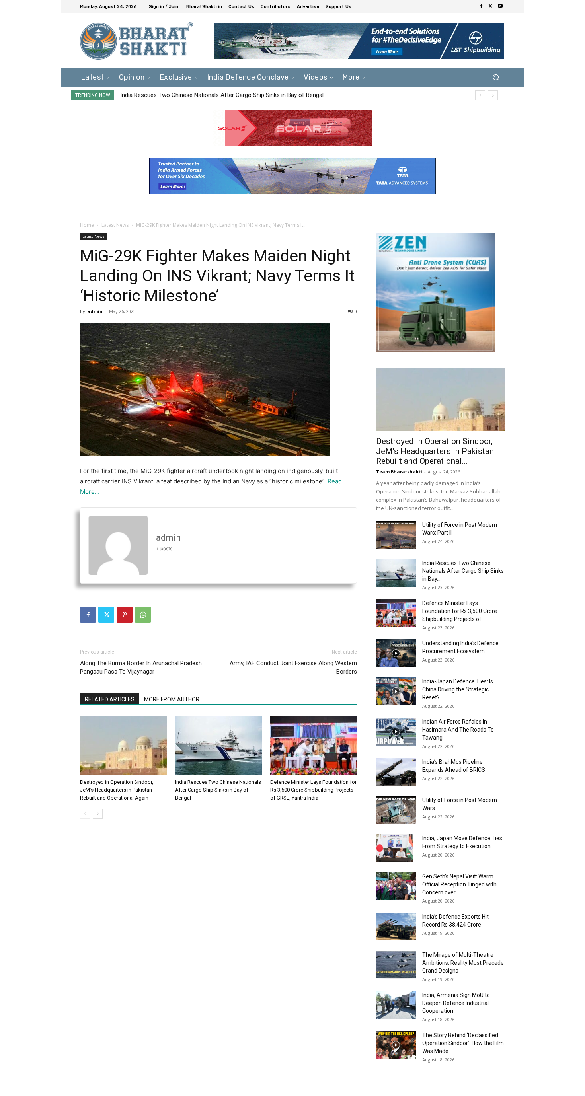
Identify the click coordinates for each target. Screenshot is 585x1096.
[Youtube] (500, 6)
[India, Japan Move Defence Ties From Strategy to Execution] (394, 848)
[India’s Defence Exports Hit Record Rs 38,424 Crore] (396, 926)
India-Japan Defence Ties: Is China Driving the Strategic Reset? (457, 689)
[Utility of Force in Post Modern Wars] (396, 810)
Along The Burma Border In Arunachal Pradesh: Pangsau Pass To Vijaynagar (141, 667)
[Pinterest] (125, 615)
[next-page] (98, 814)
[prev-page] (85, 814)
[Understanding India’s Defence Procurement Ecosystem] (396, 653)
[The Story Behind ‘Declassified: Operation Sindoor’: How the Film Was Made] (396, 1045)
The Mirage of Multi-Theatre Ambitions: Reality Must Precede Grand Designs (463, 963)
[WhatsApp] (143, 615)
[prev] (480, 95)
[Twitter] (490, 6)
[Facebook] (481, 6)
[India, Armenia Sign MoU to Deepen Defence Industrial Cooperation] (396, 1005)
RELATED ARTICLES (110, 699)
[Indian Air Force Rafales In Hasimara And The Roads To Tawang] (396, 732)
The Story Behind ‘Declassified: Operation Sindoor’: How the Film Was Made (463, 1043)
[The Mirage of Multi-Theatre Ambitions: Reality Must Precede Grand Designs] (396, 965)
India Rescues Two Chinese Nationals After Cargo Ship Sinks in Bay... (463, 571)
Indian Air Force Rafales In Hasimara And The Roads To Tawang (458, 729)
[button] (495, 77)
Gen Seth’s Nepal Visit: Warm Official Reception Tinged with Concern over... (459, 884)
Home (87, 225)
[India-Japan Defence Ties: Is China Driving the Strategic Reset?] (396, 691)
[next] (493, 95)
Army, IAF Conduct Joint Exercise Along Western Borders (293, 667)
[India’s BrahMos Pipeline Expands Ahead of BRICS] (396, 772)
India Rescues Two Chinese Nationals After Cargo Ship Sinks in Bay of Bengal (218, 790)
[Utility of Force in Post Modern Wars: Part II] (396, 535)
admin (95, 311)
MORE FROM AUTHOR (171, 699)
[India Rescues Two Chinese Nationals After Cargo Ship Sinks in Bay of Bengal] (218, 745)
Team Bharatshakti (399, 472)
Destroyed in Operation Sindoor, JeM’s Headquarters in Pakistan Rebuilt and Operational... (435, 451)
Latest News (115, 225)
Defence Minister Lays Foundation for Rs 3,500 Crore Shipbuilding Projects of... (459, 611)
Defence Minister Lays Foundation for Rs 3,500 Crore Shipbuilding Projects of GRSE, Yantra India (246, 95)
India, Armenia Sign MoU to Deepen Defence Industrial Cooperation (456, 1003)
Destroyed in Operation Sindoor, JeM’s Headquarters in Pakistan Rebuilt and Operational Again (116, 790)
